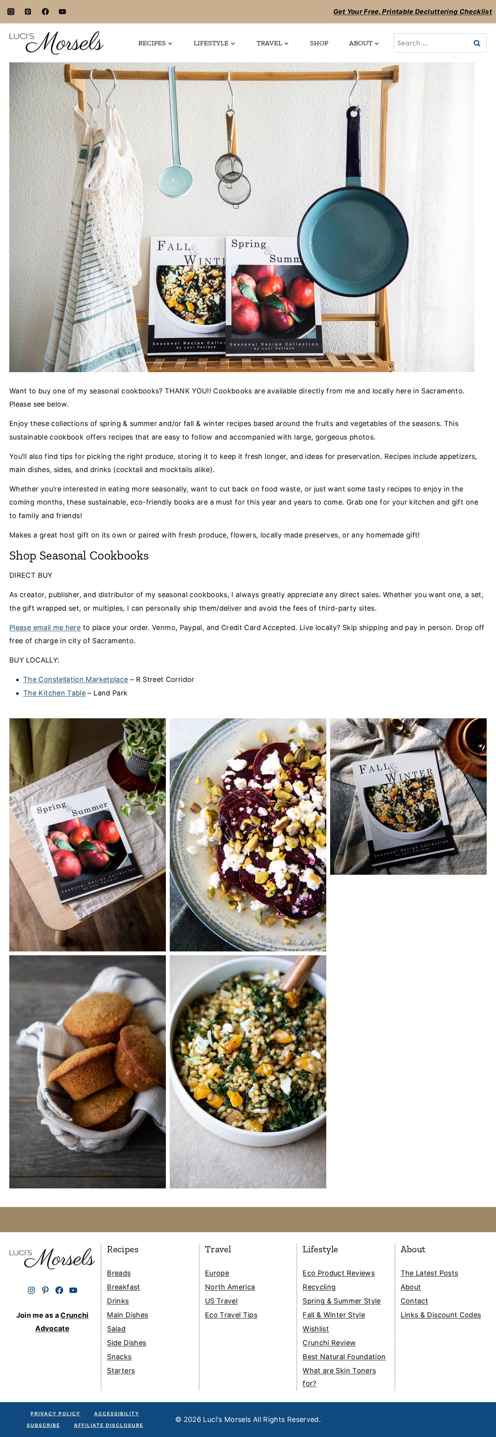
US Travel (221, 1301)
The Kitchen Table (54, 693)
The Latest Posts (429, 1273)
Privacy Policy (55, 1413)
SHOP (319, 43)
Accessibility (116, 1413)
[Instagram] (11, 12)
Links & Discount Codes (441, 1315)
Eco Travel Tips (231, 1315)
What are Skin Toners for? (339, 1377)
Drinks (118, 1301)
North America (230, 1287)
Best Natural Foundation (344, 1357)
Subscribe (43, 1425)
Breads (119, 1273)
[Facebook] (45, 12)
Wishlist (316, 1329)
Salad (116, 1329)
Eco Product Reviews (339, 1273)
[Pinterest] (28, 12)
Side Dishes (126, 1343)
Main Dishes (127, 1315)
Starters (121, 1371)
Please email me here (45, 627)
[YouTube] (62, 12)
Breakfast (123, 1287)
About (411, 1287)
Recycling (319, 1287)
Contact (415, 1301)
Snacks (119, 1357)
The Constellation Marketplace (75, 679)
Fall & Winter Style (334, 1315)
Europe (217, 1273)
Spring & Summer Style (342, 1301)
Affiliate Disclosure (108, 1425)
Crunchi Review (329, 1343)
